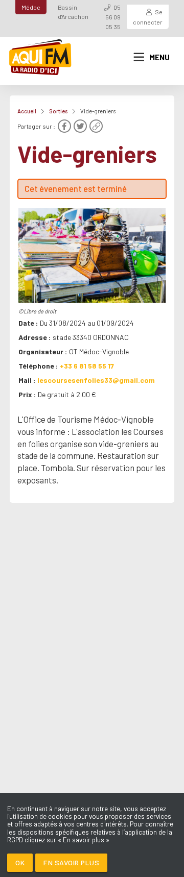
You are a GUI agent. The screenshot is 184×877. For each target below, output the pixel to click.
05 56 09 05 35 (113, 17)
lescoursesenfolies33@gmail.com (96, 380)
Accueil (26, 111)
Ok (20, 862)
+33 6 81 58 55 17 (87, 365)
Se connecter (148, 16)
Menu (159, 57)
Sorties (58, 111)
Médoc (30, 7)
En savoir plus (71, 862)
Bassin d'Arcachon (73, 12)
